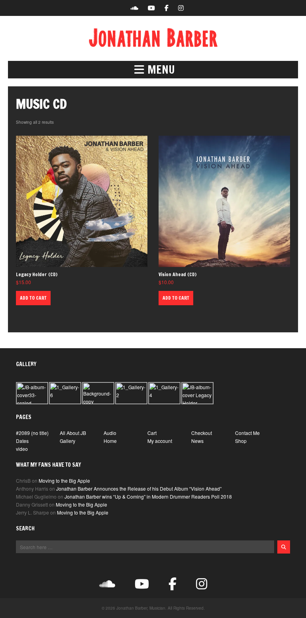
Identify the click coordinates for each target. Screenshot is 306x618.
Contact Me (247, 432)
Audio (110, 432)
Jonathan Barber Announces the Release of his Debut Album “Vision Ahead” (139, 488)
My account (159, 440)
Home (110, 440)
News (197, 440)
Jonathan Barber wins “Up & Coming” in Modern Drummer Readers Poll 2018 (148, 496)
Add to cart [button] (33, 297)
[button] (153, 69)
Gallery (67, 440)
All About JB (73, 432)
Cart (152, 432)
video (22, 448)
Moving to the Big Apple (64, 480)
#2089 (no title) (32, 432)
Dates (22, 440)
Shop (241, 440)
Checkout (201, 432)
